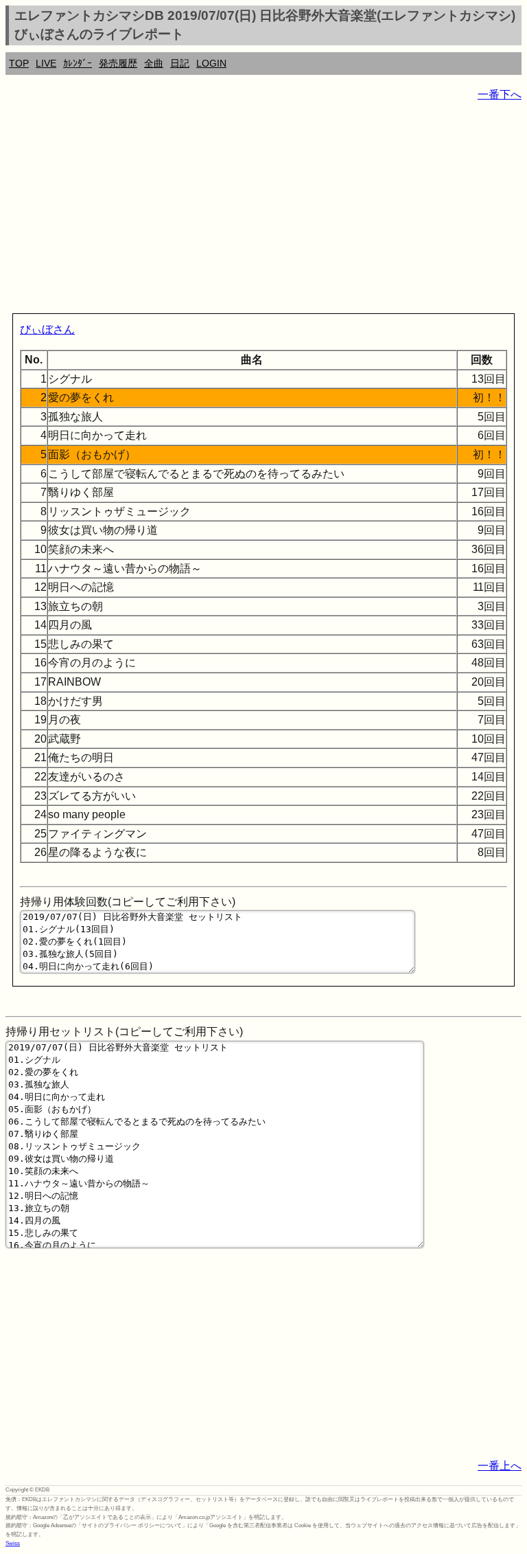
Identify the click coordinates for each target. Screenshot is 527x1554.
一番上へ (500, 1466)
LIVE (46, 63)
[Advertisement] (263, 210)
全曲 (153, 63)
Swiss (12, 1543)
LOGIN (211, 63)
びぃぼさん (47, 329)
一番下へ (500, 94)
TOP (19, 63)
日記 (179, 63)
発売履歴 (118, 63)
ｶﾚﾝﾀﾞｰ (77, 63)
